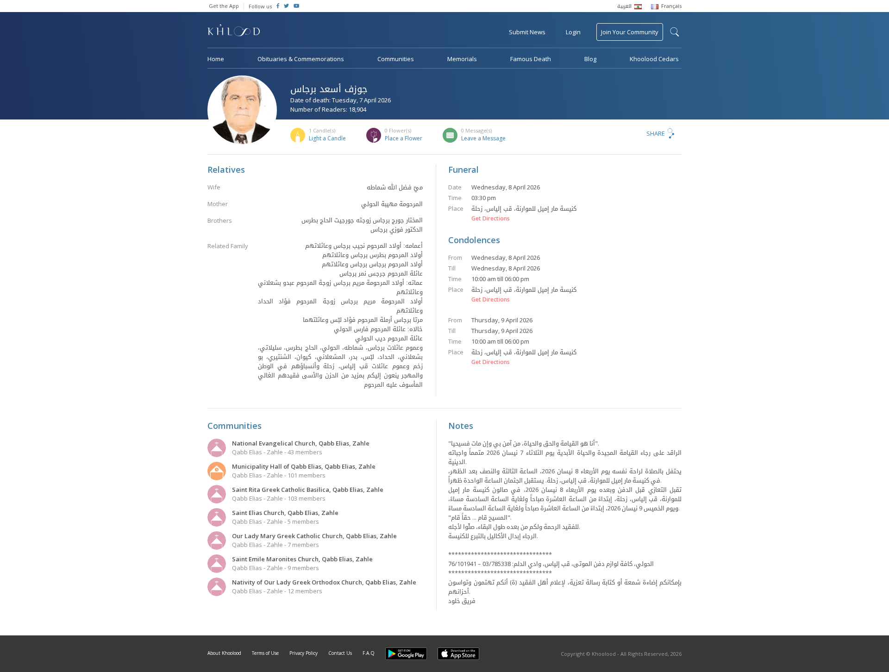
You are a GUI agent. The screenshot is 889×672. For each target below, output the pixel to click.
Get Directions (490, 218)
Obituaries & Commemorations (300, 59)
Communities (395, 59)
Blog (590, 59)
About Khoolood (224, 653)
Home (215, 59)
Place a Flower (403, 138)
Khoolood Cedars (654, 59)
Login (573, 32)
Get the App (224, 5)
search (674, 32)
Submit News (527, 32)
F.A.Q (369, 653)
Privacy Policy (303, 653)
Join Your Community (629, 32)
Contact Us (340, 653)
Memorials (462, 59)
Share (655, 133)
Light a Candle (327, 138)
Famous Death (530, 59)
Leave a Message (483, 138)
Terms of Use (265, 653)
